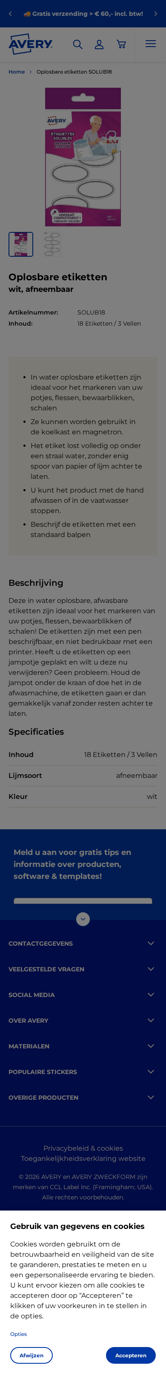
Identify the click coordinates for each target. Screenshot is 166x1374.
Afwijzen (31, 1355)
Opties (18, 1334)
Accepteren (130, 1355)
